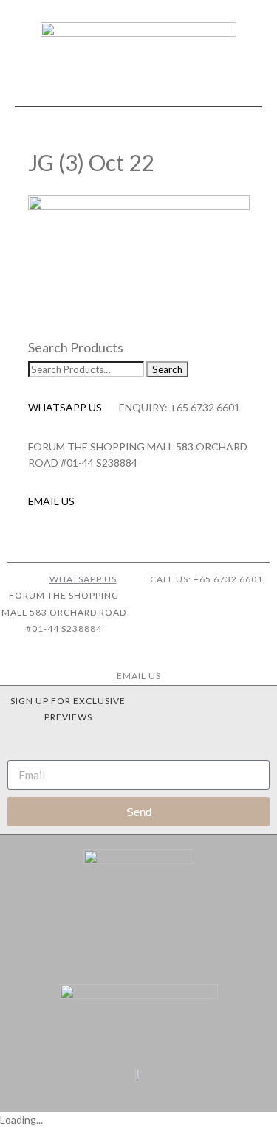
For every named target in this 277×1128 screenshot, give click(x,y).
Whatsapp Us (83, 579)
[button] (139, 93)
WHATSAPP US (65, 407)
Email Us (139, 675)
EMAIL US (51, 501)
